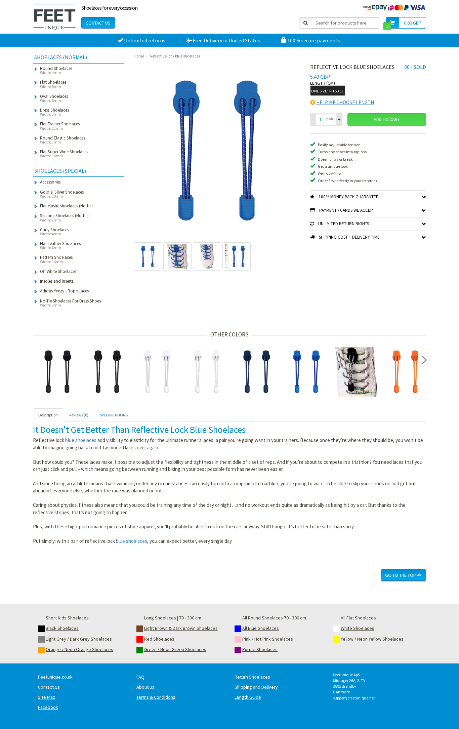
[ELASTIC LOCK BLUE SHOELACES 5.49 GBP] (306, 372)
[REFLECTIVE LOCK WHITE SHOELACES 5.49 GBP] (207, 372)
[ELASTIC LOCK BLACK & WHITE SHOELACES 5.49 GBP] (356, 372)
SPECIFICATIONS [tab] (114, 414)
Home (139, 55)
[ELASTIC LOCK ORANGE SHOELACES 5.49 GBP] (406, 372)
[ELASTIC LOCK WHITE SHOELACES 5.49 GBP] (157, 372)
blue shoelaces (80, 440)
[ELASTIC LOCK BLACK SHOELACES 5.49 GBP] (58, 372)
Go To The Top (401, 575)
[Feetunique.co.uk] (54, 16)
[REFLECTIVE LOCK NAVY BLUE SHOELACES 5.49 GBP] (257, 372)
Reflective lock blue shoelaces (175, 55)
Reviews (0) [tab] (78, 414)
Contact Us (98, 23)
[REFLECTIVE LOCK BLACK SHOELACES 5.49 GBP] (107, 372)
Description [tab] (48, 414)
